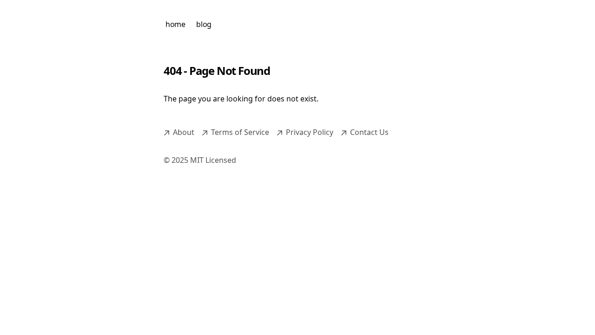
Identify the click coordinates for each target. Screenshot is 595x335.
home (175, 24)
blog (203, 24)
